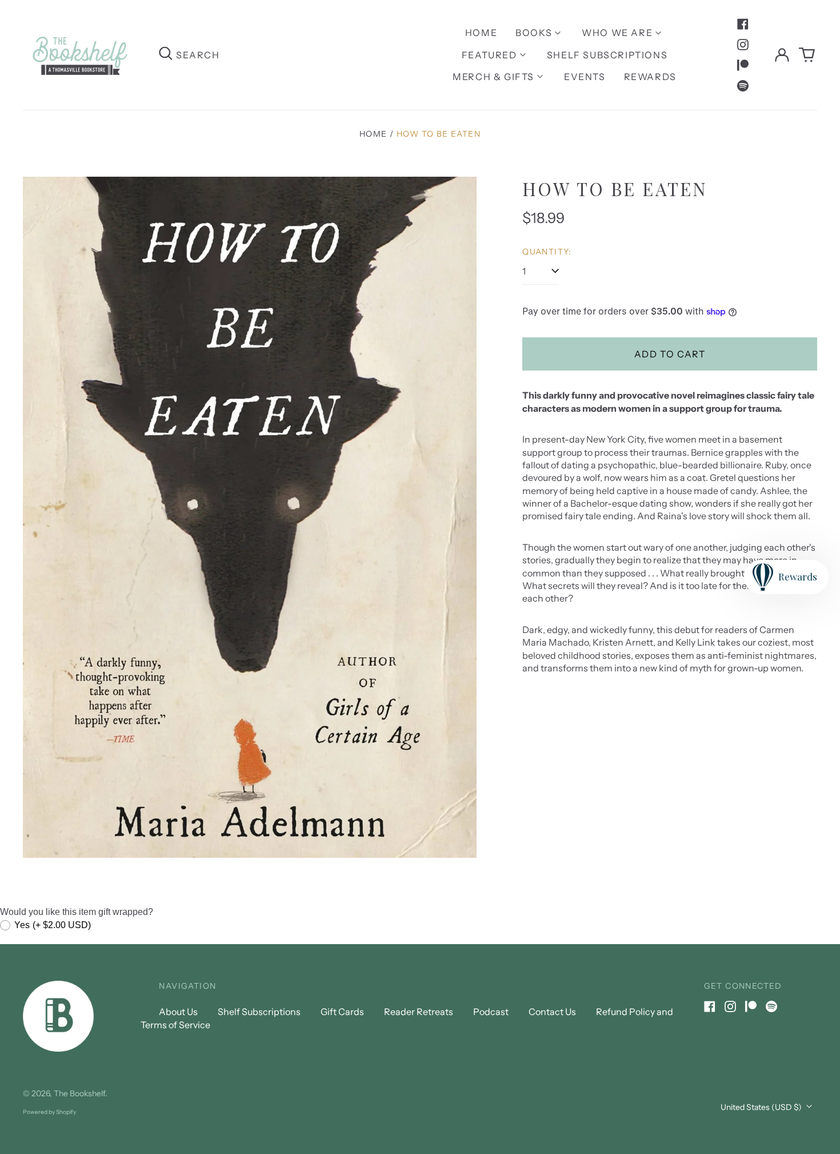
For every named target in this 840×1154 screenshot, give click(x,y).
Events (585, 76)
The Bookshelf (79, 1093)
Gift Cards (342, 1011)
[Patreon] (743, 65)
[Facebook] (743, 24)
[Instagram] (743, 44)
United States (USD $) (762, 1107)
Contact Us (552, 1011)
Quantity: (547, 251)
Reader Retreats (418, 1011)
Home (481, 32)
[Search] (165, 54)
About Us (178, 1011)
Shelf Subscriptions (607, 55)
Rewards (650, 76)
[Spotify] (743, 85)
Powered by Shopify (49, 1112)
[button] (807, 55)
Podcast (491, 1011)
